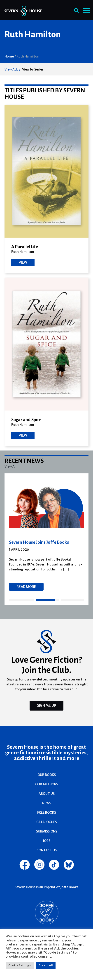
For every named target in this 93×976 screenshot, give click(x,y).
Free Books (46, 812)
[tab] (21, 600)
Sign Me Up (46, 705)
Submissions (46, 831)
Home (9, 56)
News (46, 803)
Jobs (46, 841)
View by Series (33, 69)
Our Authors (46, 784)
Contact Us (47, 850)
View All (10, 466)
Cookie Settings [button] (19, 965)
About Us (47, 794)
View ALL (11, 69)
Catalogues (46, 822)
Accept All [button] (46, 965)
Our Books (46, 775)
